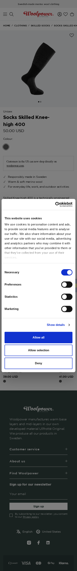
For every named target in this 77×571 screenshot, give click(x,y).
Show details (56, 324)
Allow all (38, 337)
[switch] (66, 284)
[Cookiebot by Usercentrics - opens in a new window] (55, 204)
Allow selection (38, 350)
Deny (38, 363)
